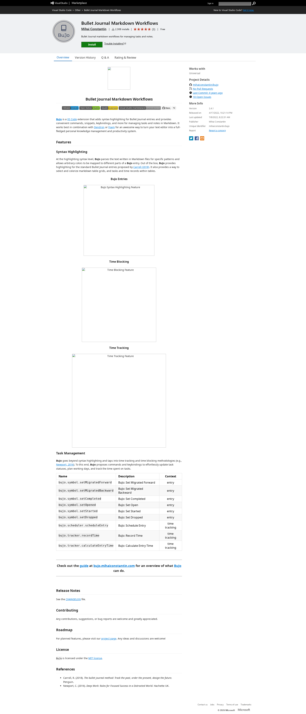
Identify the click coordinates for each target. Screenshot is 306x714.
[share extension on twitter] (191, 139)
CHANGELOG (73, 599)
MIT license (95, 658)
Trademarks (246, 704)
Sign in (210, 3)
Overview (63, 57)
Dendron (99, 127)
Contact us (203, 704)
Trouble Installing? (114, 43)
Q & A (105, 57)
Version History (85, 57)
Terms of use (232, 704)
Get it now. (248, 10)
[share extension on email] (202, 139)
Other (78, 10)
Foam (111, 127)
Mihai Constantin (93, 29)
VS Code (72, 119)
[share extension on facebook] (197, 139)
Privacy (220, 704)
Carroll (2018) (141, 167)
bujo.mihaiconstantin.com (114, 566)
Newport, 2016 (64, 464)
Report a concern (217, 130)
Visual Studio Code (62, 10)
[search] (254, 3)
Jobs (212, 704)
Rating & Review (125, 57)
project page (108, 638)
